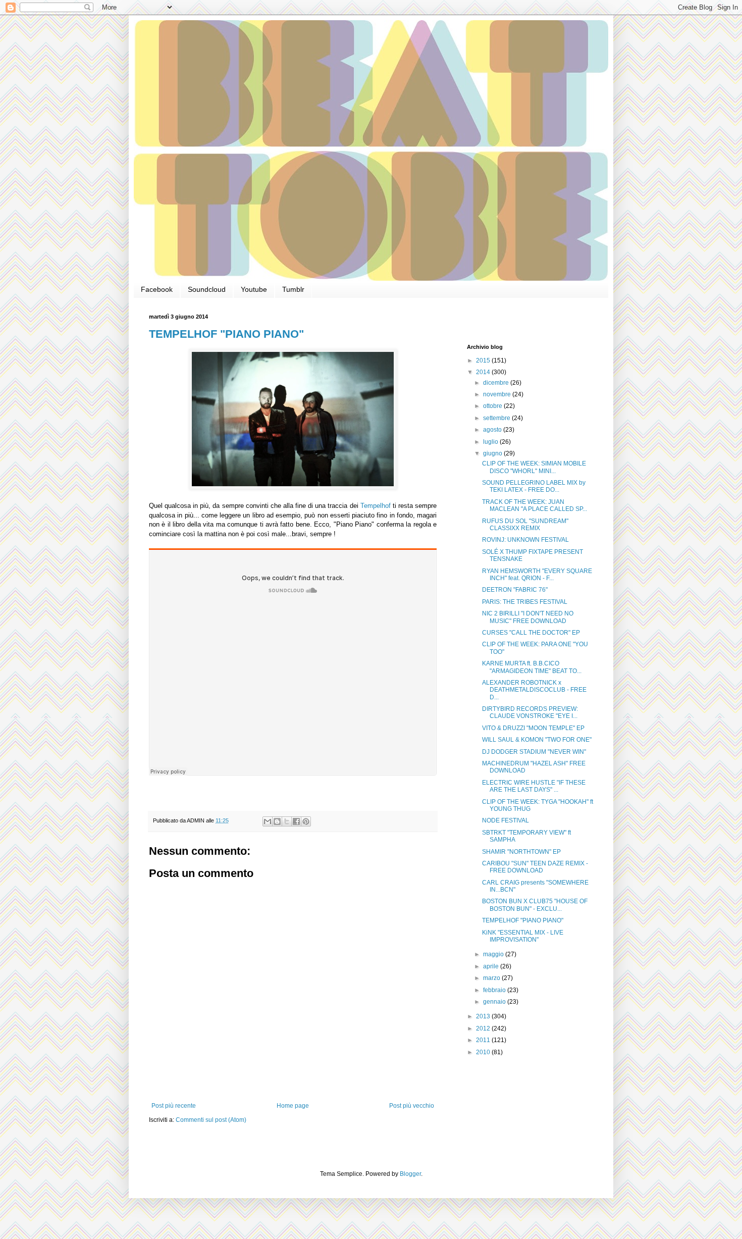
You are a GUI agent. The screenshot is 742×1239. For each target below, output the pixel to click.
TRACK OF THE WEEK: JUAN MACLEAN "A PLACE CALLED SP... (534, 505)
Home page (293, 1105)
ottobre (493, 405)
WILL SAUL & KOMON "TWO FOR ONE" (537, 739)
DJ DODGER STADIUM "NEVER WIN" (534, 751)
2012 (484, 1028)
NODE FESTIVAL (505, 820)
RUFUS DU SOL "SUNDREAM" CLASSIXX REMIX (525, 525)
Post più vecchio (411, 1105)
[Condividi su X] (287, 821)
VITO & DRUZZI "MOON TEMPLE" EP (533, 728)
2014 (484, 372)
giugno (493, 453)
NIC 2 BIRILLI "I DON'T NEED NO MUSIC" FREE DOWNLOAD (527, 617)
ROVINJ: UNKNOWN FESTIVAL (525, 539)
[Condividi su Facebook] (296, 821)
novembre (497, 394)
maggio (494, 954)
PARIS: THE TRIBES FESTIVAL (524, 601)
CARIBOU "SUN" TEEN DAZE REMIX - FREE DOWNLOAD (535, 867)
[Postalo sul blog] (277, 821)
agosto (493, 429)
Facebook (157, 289)
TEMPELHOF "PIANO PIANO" (226, 334)
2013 (484, 1016)
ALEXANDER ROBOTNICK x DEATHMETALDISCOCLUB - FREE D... (534, 690)
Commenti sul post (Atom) (211, 1119)
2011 (484, 1040)
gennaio (495, 1001)
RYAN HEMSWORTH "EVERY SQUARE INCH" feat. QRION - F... (537, 574)
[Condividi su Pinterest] (306, 821)
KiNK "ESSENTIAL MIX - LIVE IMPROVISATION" (522, 936)
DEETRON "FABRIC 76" (515, 589)
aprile (491, 966)
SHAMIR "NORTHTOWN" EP (521, 851)
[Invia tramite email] (267, 821)
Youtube (254, 289)
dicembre (496, 382)
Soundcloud (207, 289)
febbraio (495, 990)
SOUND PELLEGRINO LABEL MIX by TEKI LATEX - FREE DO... (534, 486)
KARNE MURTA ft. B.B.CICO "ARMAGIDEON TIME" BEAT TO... (531, 667)
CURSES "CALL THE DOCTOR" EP (531, 632)
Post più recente (173, 1105)
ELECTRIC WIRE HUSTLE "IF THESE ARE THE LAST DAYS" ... (534, 786)
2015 (484, 360)
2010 (484, 1052)
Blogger (410, 1173)
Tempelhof (374, 505)
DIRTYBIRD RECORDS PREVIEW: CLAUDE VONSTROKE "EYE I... (530, 712)
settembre (497, 418)
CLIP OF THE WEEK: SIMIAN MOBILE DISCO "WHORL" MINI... (534, 467)
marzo (492, 978)
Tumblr (293, 289)
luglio (491, 441)
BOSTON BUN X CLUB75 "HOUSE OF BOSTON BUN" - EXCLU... (535, 905)
